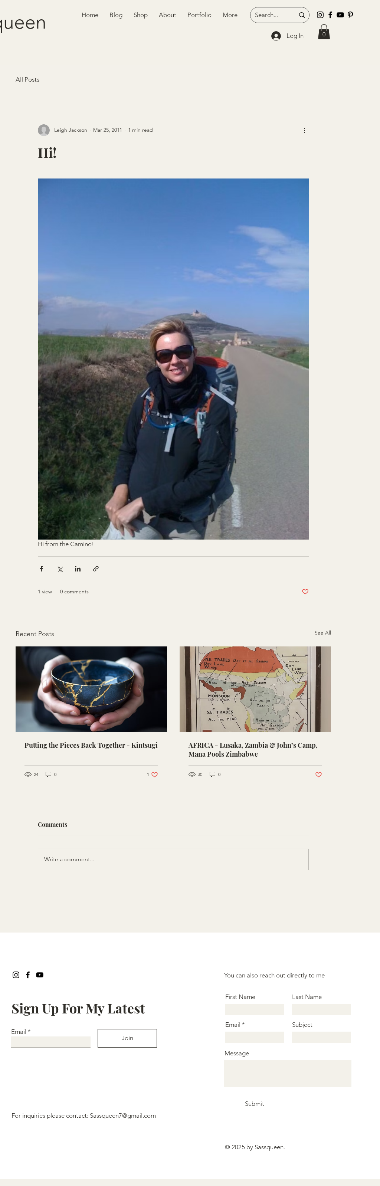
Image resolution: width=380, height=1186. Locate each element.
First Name (240, 997)
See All (323, 632)
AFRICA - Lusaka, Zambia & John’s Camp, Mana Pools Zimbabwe (253, 750)
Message (237, 1053)
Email (18, 1032)
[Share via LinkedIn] (77, 568)
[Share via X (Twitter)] (59, 568)
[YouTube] (340, 14)
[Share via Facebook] (41, 568)
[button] (324, 31)
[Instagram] (320, 14)
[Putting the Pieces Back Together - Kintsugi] (91, 689)
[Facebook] (330, 14)
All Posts (27, 79)
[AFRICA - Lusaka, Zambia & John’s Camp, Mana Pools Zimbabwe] (255, 689)
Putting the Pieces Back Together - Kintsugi (91, 745)
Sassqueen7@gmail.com (123, 1115)
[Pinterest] (350, 14)
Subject (302, 1025)
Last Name (307, 997)
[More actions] (304, 130)
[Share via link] (95, 568)
